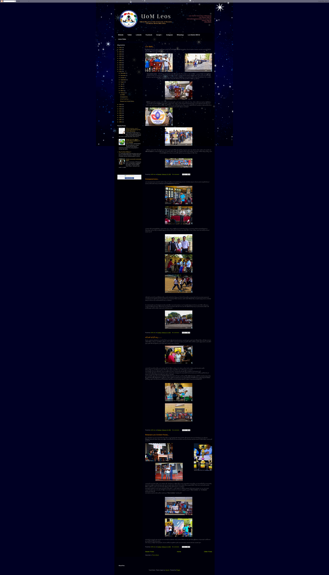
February (123, 92)
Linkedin (139, 35)
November (123, 75)
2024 (120, 51)
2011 (120, 111)
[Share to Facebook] (188, 174)
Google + (159, 35)
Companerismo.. (152, 179)
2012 (120, 109)
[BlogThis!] (184, 174)
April (122, 88)
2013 (120, 106)
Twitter (129, 35)
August (122, 82)
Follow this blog (129, 178)
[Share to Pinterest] (189, 174)
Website (120, 35)
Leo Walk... (149, 47)
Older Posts (208, 551)
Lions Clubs (122, 39)
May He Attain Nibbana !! (125, 152)
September (123, 79)
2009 (120, 115)
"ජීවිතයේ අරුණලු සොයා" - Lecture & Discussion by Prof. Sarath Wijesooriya (133, 130)
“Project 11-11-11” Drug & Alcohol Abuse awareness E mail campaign (133, 141)
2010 (120, 113)
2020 (120, 60)
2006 (120, 122)
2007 (120, 119)
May (122, 86)
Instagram (169, 35)
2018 (120, 65)
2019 (120, 62)
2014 (120, 104)
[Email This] (183, 174)
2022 (120, 56)
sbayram (167, 570)
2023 (120, 54)
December (123, 73)
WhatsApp (180, 35)
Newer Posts (149, 551)
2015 (120, 71)
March (122, 90)
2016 (120, 69)
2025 (120, 49)
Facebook (149, 35)
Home (179, 551)
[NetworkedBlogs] (129, 175)
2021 (120, 58)
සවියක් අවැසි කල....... (153, 337)
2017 (120, 67)
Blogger (178, 570)
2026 (120, 47)
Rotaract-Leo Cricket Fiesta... (157, 435)
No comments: (176, 174)
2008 (120, 117)
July (122, 84)
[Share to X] (186, 174)
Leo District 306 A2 (194, 35)
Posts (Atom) (155, 555)
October (123, 77)
